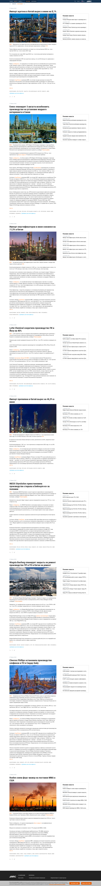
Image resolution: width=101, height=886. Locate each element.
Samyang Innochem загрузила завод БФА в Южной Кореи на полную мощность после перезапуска (75, 354)
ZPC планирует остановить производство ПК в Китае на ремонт (75, 23)
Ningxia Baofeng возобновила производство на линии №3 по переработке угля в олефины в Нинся (75, 120)
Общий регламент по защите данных (58, 877)
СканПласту (18, 80)
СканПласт (22, 299)
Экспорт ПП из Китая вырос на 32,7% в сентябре (74, 421)
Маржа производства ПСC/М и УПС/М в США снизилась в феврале (75, 513)
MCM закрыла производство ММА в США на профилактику (75, 808)
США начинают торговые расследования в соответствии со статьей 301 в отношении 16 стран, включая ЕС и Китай (75, 671)
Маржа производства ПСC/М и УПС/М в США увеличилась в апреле (75, 505)
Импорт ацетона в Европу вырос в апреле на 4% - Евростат (75, 346)
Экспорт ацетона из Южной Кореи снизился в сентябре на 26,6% (75, 342)
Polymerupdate (46, 150)
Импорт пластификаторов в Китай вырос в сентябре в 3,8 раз (75, 257)
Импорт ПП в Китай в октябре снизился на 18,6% (74, 418)
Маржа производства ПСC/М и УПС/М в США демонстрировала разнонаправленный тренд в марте (75, 509)
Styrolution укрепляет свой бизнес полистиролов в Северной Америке (75, 516)
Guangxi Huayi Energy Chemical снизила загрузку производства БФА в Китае (75, 35)
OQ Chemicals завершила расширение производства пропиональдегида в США (75, 690)
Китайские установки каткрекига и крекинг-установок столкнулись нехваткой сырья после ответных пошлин (75, 683)
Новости (15, 1)
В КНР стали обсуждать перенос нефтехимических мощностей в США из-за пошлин (75, 679)
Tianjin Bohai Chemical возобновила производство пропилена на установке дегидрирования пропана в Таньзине (75, 124)
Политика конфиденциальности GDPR (57, 884)
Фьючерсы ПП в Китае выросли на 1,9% (72, 425)
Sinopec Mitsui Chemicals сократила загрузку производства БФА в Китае (75, 31)
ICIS (47, 46)
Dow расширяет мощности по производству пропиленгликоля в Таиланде (75, 686)
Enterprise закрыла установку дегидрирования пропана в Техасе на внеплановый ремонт (75, 132)
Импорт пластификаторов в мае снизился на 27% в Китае (75, 249)
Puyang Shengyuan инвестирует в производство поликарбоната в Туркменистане (75, 19)
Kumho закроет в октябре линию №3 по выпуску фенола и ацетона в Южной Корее (75, 339)
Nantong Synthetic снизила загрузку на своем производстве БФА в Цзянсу (75, 39)
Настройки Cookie (74, 883)
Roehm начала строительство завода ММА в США (75, 800)
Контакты (31, 875)
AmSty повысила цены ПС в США (71, 497)
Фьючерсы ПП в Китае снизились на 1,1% (73, 414)
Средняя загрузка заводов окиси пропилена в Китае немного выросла (75, 136)
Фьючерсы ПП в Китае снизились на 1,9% (73, 429)
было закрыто (37, 823)
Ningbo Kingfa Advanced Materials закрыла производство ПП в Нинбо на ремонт (75, 410)
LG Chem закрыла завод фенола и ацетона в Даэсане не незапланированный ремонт (75, 350)
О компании (21, 875)
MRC (10, 44)
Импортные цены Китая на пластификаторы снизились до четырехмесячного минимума (75, 253)
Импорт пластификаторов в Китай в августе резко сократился (75, 237)
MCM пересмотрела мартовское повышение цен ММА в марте (75, 796)
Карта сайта (20, 877)
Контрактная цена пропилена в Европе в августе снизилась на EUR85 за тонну (75, 128)
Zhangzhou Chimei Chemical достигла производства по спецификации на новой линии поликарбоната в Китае (75, 27)
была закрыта (22, 154)
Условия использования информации (37, 877)
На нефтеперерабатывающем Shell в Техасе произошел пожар (75, 675)
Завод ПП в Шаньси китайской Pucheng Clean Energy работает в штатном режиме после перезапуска (75, 592)
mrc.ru (11, 88)
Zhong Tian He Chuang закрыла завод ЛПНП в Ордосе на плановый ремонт (75, 585)
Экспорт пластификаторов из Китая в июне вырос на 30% (75, 241)
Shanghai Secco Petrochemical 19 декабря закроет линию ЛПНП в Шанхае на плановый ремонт (75, 573)
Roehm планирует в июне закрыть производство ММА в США (75, 788)
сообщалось (16, 63)
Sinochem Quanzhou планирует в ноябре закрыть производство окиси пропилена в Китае (75, 139)
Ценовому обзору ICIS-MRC (22, 358)
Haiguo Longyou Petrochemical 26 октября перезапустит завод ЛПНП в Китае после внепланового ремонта (75, 581)
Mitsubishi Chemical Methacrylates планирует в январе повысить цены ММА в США (75, 804)
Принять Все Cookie (86, 883)
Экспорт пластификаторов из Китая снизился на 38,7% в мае (75, 245)
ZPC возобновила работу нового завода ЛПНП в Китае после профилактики (75, 577)
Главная (11, 1)
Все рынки (28, 1)
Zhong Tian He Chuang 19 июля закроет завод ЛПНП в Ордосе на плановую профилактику (75, 589)
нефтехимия (33, 1)
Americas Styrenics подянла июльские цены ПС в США (75, 501)
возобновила (37, 167)
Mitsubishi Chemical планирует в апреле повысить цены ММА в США (75, 792)
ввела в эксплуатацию (42, 616)
